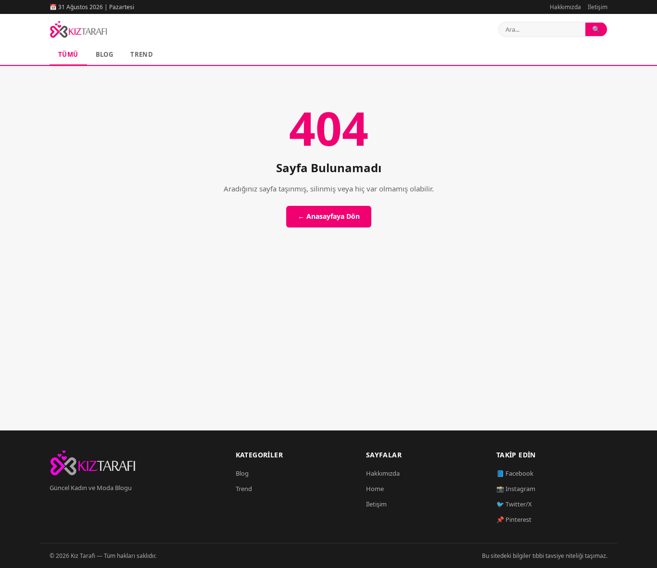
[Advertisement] (328, 340)
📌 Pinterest (513, 519)
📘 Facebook (514, 473)
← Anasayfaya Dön (329, 216)
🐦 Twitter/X (514, 504)
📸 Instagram (515, 488)
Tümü (68, 54)
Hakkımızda (565, 7)
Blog (105, 54)
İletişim (597, 7)
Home (375, 488)
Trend (141, 54)
